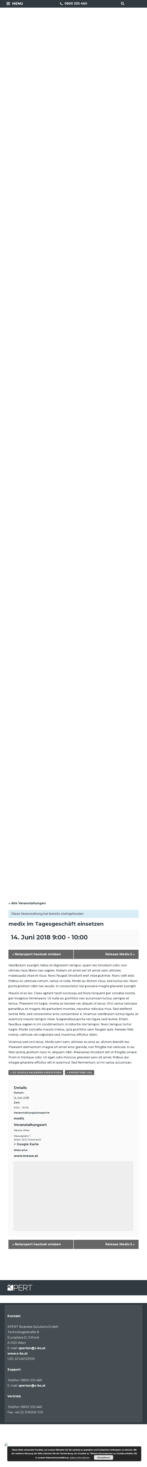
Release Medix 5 (120, 954)
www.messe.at (26, 1156)
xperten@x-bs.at (31, 1348)
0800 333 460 (75, 3)
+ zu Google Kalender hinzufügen (35, 1072)
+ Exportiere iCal (79, 1072)
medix (19, 1118)
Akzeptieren (103, 1457)
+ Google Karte (26, 1144)
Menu (17, 4)
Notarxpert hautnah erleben (36, 954)
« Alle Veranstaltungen (27, 903)
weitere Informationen (80, 1457)
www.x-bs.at (17, 1353)
